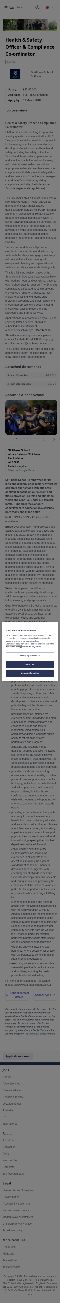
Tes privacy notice (33, 647)
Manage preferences (30, 656)
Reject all (30, 664)
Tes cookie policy (13, 647)
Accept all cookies (30, 673)
